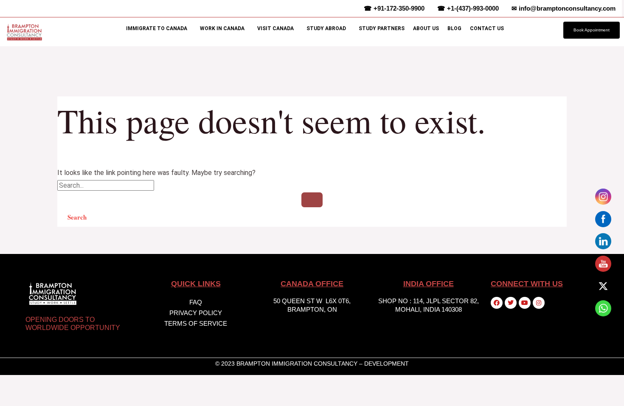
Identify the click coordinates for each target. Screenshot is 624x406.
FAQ (195, 302)
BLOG (454, 28)
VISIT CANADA (275, 28)
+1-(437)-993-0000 (468, 8)
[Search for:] (312, 194)
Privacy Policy (195, 312)
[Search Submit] (312, 200)
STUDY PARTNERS (382, 28)
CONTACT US (487, 28)
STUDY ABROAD (326, 28)
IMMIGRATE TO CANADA (156, 28)
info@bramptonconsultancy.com (564, 8)
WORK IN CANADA (222, 28)
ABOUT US (426, 28)
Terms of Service (195, 323)
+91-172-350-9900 (394, 8)
